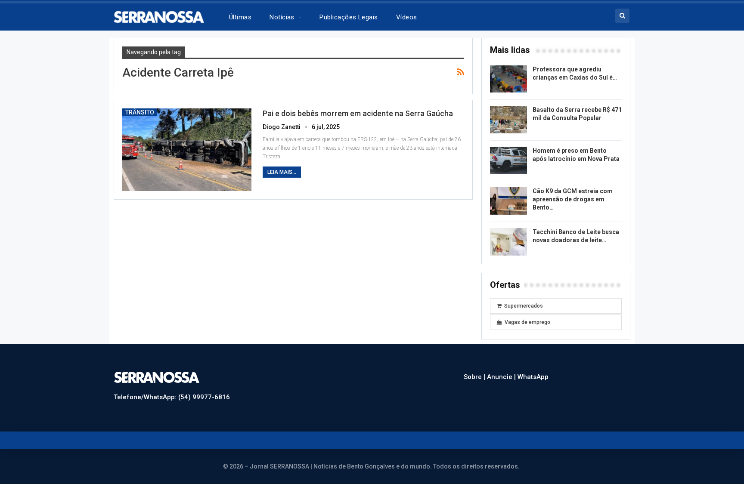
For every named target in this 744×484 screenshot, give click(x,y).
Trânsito (139, 112)
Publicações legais (348, 17)
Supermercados (523, 306)
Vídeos (406, 17)
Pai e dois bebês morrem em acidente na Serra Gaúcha (358, 113)
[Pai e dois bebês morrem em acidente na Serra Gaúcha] (186, 149)
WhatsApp (533, 377)
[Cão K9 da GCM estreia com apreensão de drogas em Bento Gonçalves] (508, 201)
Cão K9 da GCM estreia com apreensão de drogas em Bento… (573, 199)
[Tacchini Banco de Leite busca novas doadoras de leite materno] (508, 242)
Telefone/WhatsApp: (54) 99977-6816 (172, 397)
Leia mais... (281, 172)
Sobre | (475, 377)
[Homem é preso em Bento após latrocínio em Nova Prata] (508, 160)
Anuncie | (502, 377)
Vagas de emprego (527, 322)
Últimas (240, 17)
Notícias (282, 17)
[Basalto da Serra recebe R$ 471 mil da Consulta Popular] (508, 119)
